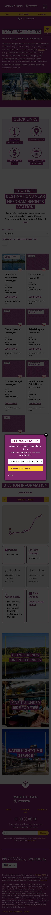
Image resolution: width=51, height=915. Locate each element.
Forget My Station (21, 468)
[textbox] (25, 461)
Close (10, 475)
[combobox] (25, 461)
